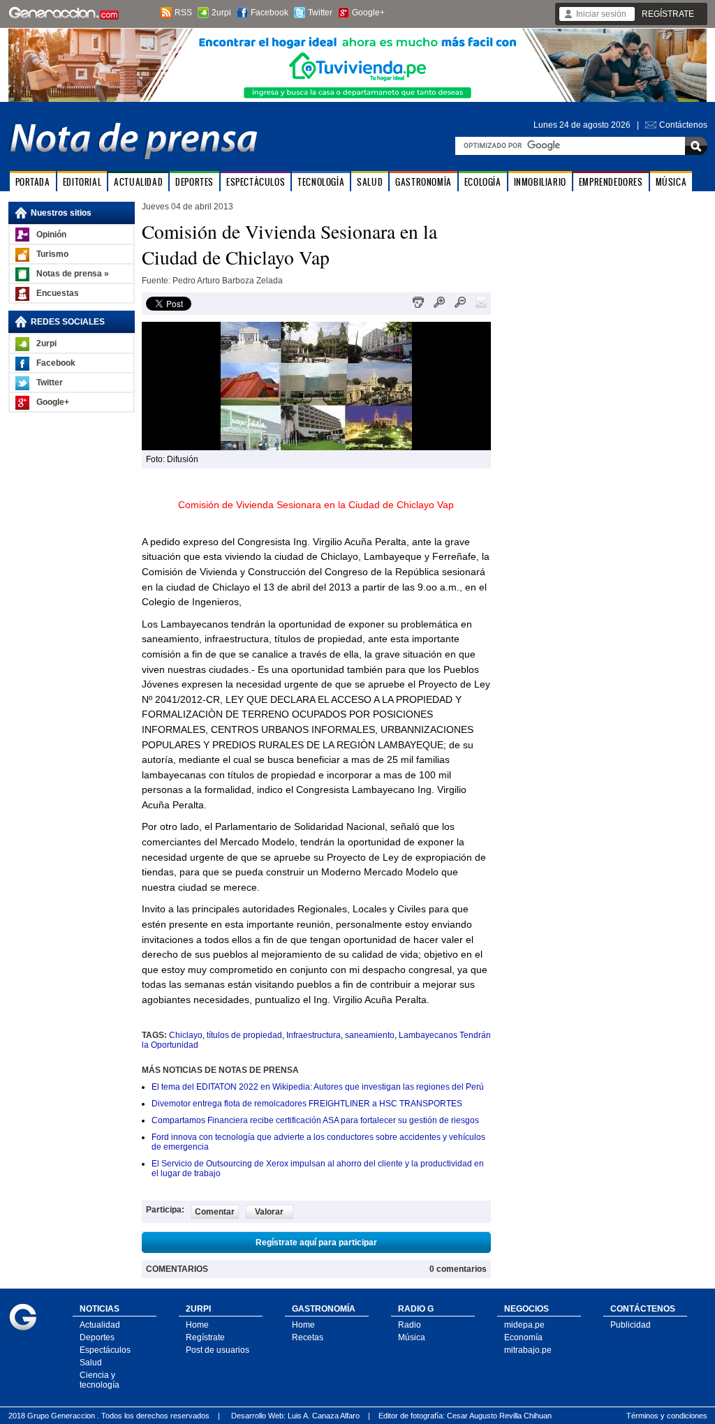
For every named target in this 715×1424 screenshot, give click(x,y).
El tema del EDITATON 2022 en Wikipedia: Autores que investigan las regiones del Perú (318, 1087)
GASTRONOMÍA (423, 182)
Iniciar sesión (601, 14)
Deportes (97, 1337)
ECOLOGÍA (482, 182)
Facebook (269, 12)
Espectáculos (105, 1350)
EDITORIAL (82, 182)
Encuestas (57, 293)
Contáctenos (683, 125)
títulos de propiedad (244, 1035)
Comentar (215, 1212)
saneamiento (370, 1035)
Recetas (307, 1337)
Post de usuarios (217, 1350)
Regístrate (205, 1337)
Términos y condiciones (666, 1415)
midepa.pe (524, 1325)
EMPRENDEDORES (611, 182)
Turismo (52, 254)
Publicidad (630, 1325)
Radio (409, 1325)
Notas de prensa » (72, 274)
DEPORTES (194, 182)
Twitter (320, 12)
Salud (91, 1362)
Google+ (368, 12)
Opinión (51, 234)
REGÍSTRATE (668, 14)
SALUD (370, 182)
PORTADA (32, 182)
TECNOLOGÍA (320, 182)
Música (411, 1337)
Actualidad (100, 1325)
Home (197, 1325)
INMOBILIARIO (540, 182)
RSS (183, 12)
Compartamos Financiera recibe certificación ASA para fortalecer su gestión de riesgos (315, 1120)
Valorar (269, 1212)
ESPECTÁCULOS (255, 182)
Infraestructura (313, 1035)
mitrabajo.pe (528, 1350)
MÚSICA (671, 182)
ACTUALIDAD (138, 182)
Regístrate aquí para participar (316, 1242)
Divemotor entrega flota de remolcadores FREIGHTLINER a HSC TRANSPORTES (307, 1103)
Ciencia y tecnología (99, 1380)
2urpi (221, 12)
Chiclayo (185, 1035)
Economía (523, 1337)
